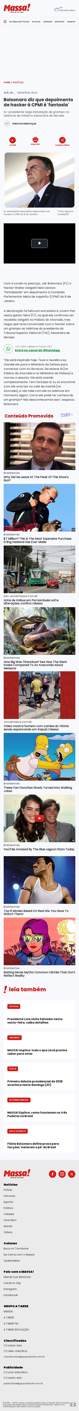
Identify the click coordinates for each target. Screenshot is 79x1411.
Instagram (10, 1289)
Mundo (8, 1226)
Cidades (9, 1214)
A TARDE (9, 1317)
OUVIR (13, 145)
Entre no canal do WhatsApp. (37, 350)
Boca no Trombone (16, 1248)
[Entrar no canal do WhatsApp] (8, 348)
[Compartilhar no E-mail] (66, 151)
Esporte (8, 1202)
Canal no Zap (12, 1283)
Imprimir (35, 144)
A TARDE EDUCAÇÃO (16, 1329)
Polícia (8, 1190)
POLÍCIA (36, 21)
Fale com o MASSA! (19, 1272)
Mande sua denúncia (17, 1277)
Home (8, 82)
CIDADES (47, 21)
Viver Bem (10, 1220)
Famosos (9, 1196)
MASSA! (8, 1311)
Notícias (11, 1185)
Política (18, 82)
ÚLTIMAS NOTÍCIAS (19, 21)
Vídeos (8, 1232)
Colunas (10, 1243)
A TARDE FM (11, 1323)
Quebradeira (12, 1260)
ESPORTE (59, 21)
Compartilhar (62, 145)
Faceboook (11, 1295)
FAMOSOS (72, 21)
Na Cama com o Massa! (19, 1254)
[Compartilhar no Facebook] (57, 152)
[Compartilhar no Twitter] (61, 151)
